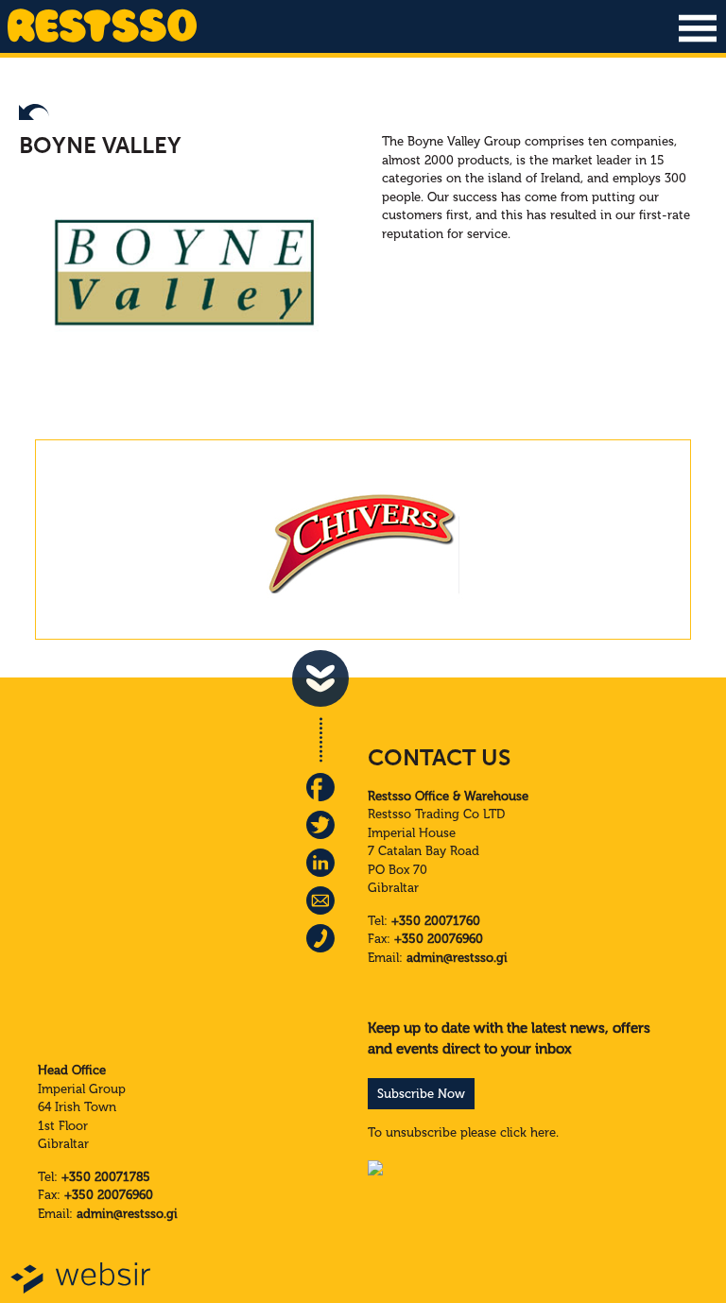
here (543, 1132)
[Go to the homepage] (102, 40)
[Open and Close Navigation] (698, 28)
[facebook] (320, 787)
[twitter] (320, 825)
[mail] (320, 900)
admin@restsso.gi (457, 958)
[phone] (320, 938)
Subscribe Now (421, 1094)
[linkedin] (320, 863)
